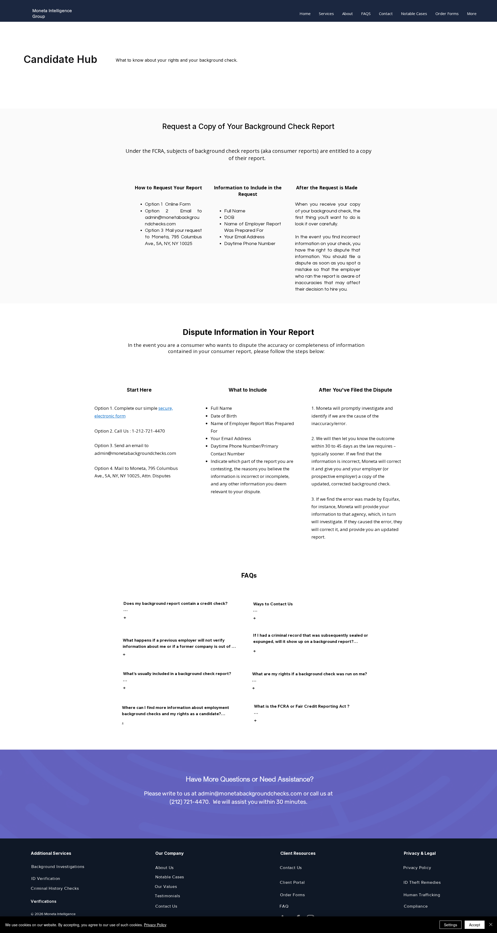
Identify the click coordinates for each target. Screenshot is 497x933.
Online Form (178, 204)
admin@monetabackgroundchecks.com (135, 453)
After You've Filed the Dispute (356, 390)
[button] (326, 13)
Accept (474, 924)
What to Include (248, 390)
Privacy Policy (155, 924)
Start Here (139, 390)
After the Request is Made (326, 187)
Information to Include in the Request (248, 190)
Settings (450, 924)
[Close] (491, 925)
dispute (303, 263)
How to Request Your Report (168, 187)
